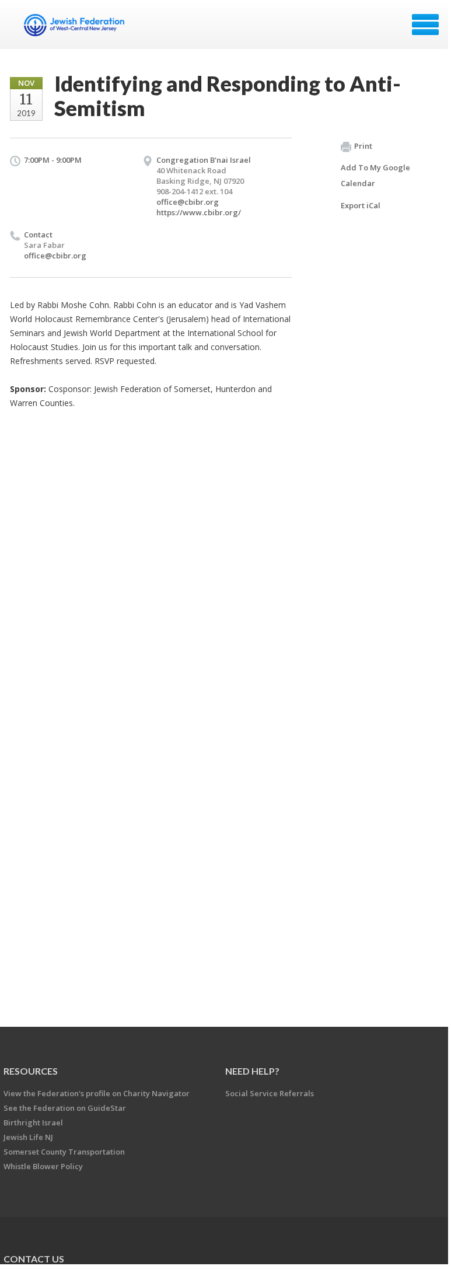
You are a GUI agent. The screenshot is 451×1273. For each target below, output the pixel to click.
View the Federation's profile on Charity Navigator (97, 1093)
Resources (31, 1070)
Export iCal (360, 205)
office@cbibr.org (187, 202)
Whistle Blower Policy (43, 1166)
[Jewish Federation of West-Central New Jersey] (75, 28)
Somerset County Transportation (64, 1151)
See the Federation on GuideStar (65, 1108)
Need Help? (252, 1070)
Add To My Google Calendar (375, 175)
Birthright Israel (33, 1122)
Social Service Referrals (269, 1093)
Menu (425, 24)
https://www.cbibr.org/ (198, 212)
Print (363, 146)
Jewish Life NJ (28, 1137)
